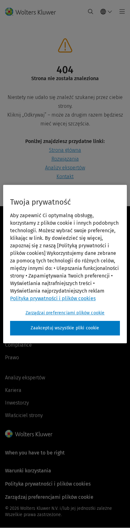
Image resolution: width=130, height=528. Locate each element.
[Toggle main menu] (120, 11)
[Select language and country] (106, 11)
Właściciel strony (24, 415)
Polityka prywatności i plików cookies (48, 484)
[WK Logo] (28, 433)
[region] (65, 264)
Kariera (13, 390)
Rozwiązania (65, 159)
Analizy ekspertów (65, 168)
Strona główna (65, 150)
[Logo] (33, 12)
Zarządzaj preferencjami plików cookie (65, 313)
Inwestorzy (17, 403)
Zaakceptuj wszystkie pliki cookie (65, 328)
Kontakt (65, 176)
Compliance (18, 345)
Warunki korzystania (28, 471)
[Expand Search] (90, 11)
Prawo (12, 357)
